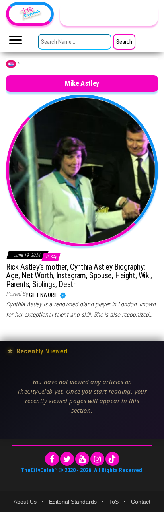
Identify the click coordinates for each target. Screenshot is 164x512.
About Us (25, 501)
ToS (114, 501)
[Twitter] (67, 459)
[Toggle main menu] (15, 42)
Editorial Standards (73, 501)
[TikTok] (112, 459)
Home (11, 64)
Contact (140, 501)
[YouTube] (82, 459)
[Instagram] (97, 459)
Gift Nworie (44, 295)
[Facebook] (52, 459)
